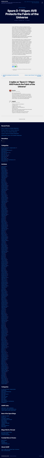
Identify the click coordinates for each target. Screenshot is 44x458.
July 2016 (3, 288)
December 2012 (4, 331)
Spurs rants (3, 157)
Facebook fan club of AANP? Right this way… (9, 409)
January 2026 (3, 171)
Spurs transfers (4, 158)
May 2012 (3, 337)
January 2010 (3, 365)
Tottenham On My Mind (5, 423)
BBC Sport (3, 441)
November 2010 (4, 356)
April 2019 (3, 257)
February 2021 (3, 234)
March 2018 (3, 270)
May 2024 (3, 191)
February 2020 (3, 245)
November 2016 (4, 283)
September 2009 (4, 370)
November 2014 (4, 303)
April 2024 (3, 192)
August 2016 (3, 287)
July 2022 (3, 216)
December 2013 (4, 316)
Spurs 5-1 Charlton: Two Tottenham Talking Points (10, 128)
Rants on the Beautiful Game (6, 150)
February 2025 (3, 183)
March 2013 (3, 327)
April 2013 (3, 326)
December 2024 (4, 185)
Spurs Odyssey (4, 420)
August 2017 (3, 278)
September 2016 (4, 285)
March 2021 (3, 233)
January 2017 (3, 281)
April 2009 (3, 376)
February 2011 (3, 352)
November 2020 (4, 238)
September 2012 (4, 334)
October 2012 (3, 333)
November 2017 (4, 275)
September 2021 (4, 228)
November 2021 (4, 226)
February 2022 (3, 222)
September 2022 (4, 214)
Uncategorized (3, 402)
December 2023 (4, 197)
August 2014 (3, 307)
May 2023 (3, 204)
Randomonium (3, 149)
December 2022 (4, 210)
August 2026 (3, 166)
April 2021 (3, 232)
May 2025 (3, 179)
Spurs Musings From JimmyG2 (6, 419)
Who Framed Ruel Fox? (5, 425)
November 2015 (4, 295)
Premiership (29, 69)
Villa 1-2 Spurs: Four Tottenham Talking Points (9, 131)
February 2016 (3, 291)
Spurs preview (3, 156)
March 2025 (3, 182)
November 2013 (4, 318)
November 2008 (4, 382)
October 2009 (3, 369)
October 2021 (3, 227)
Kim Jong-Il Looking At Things (6, 432)
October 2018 (3, 264)
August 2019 (3, 252)
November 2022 (4, 211)
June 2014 (3, 309)
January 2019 (3, 260)
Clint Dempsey (24, 69)
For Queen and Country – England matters (8, 147)
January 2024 (3, 196)
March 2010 (3, 363)
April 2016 (3, 289)
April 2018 (3, 269)
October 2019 (3, 250)
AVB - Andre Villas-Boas (19, 69)
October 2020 (3, 239)
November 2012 (4, 332)
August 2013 (3, 321)
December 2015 (4, 294)
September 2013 (4, 320)
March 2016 (3, 290)
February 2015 (3, 300)
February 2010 (3, 364)
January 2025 (3, 184)
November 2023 (4, 198)
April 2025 (3, 180)
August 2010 (3, 359)
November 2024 (4, 186)
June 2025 (3, 178)
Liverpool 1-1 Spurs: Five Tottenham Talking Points (10, 133)
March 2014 (3, 313)
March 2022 (3, 221)
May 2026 (3, 167)
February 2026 (3, 170)
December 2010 (4, 355)
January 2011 (3, 353)
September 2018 (4, 265)
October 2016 (3, 284)
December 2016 (4, 282)
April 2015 (3, 297)
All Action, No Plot (4, 1)
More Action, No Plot (4, 433)
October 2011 (3, 345)
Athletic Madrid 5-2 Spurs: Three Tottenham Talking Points (11, 135)
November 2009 (4, 368)
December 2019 (4, 247)
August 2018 (3, 266)
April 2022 (3, 220)
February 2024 (3, 195)
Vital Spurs (3, 424)
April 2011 (3, 350)
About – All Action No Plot (35, 2)
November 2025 (4, 173)
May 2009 (3, 375)
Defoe (27, 69)
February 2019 (3, 259)
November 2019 (4, 248)
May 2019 (3, 256)
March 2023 (3, 207)
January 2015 (3, 301)
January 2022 (3, 223)
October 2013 (3, 319)
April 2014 (3, 312)
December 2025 (4, 172)
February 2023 (3, 208)
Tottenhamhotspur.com (5, 443)
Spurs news (3, 153)
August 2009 (3, 371)
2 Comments (28, 20)
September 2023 (4, 201)
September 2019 (4, 251)
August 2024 (3, 190)
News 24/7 (3, 142)
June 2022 (3, 217)
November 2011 (4, 344)
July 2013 (3, 322)
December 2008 (4, 381)
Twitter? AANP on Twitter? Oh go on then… (8, 410)
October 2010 (3, 357)
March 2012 (3, 339)
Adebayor (14, 69)
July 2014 (3, 308)
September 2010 (4, 358)
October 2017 (3, 276)
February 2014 (3, 314)
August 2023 (3, 202)
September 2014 (4, 306)
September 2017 (4, 277)
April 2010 (3, 362)
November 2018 (4, 263)
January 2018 (3, 272)
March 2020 (3, 244)
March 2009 (3, 377)
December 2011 (4, 343)
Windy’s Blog (3, 426)
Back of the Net (4, 440)
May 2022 (3, 219)
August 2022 (3, 215)
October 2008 (3, 383)
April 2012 (3, 338)
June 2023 (3, 203)
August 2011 (3, 347)
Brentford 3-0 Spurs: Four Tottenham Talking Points (10, 130)
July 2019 (3, 253)
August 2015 (3, 296)
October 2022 (3, 213)
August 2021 (3, 229)
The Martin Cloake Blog (5, 434)
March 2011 (3, 351)
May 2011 (3, 349)
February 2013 (3, 328)
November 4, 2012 (22, 20)
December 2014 (4, 302)
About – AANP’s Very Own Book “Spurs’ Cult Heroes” (31, 1)
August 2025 (3, 177)
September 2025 (4, 176)
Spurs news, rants (4, 396)
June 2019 (3, 254)
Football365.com (4, 442)
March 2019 (3, 258)
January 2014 (3, 315)
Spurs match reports (22, 7)
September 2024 (4, 189)
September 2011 (4, 346)
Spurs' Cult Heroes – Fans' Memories (7, 159)
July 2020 (3, 241)
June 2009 (3, 374)
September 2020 (4, 240)
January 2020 (3, 246)
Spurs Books (3, 151)
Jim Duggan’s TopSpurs (5, 418)
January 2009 (3, 380)
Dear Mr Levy (3, 417)
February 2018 (3, 271)
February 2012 (3, 340)
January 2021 (3, 235)
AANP (17, 20)
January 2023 (3, 209)
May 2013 (3, 325)
